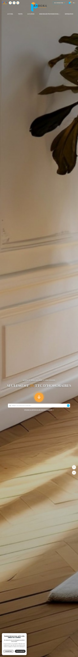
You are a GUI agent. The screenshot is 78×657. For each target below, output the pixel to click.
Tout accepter (20, 651)
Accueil (10, 14)
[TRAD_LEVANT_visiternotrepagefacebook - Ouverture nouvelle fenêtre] (10, 2)
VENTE (20, 14)
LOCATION (30, 14)
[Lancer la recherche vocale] (39, 397)
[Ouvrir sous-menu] (60, 14)
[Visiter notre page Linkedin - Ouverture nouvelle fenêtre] (17, 2)
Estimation (69, 14)
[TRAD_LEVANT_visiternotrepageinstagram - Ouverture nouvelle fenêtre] (14, 2)
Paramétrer (8, 651)
